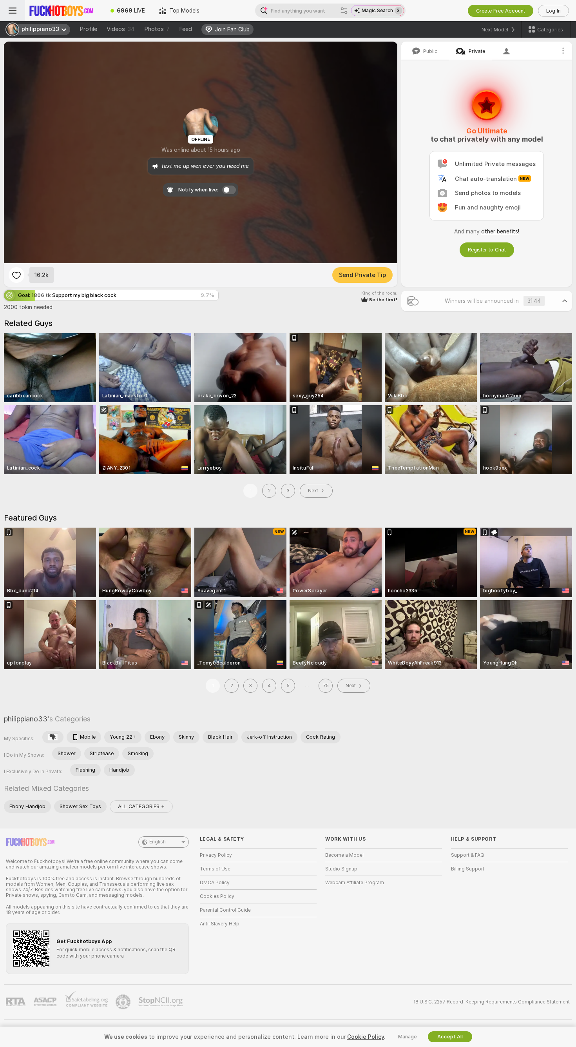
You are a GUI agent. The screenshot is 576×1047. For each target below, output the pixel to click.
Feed (185, 29)
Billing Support (467, 869)
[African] (52, 737)
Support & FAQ (467, 855)
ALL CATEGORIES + (141, 806)
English (157, 842)
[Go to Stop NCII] (161, 1002)
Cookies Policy (217, 896)
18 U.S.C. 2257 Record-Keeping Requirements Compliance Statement (491, 1002)
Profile (88, 29)
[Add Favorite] (16, 275)
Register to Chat (487, 250)
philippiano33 (25, 719)
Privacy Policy (216, 855)
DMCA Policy (215, 882)
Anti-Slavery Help (219, 924)
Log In (553, 11)
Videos (121, 29)
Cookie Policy (365, 1037)
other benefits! (500, 231)
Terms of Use (215, 869)
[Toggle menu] (12, 10)
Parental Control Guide (225, 910)
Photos (157, 29)
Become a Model (344, 855)
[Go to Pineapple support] (124, 1001)
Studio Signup (341, 869)
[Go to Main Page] (64, 10)
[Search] (344, 10)
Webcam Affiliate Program (354, 882)
